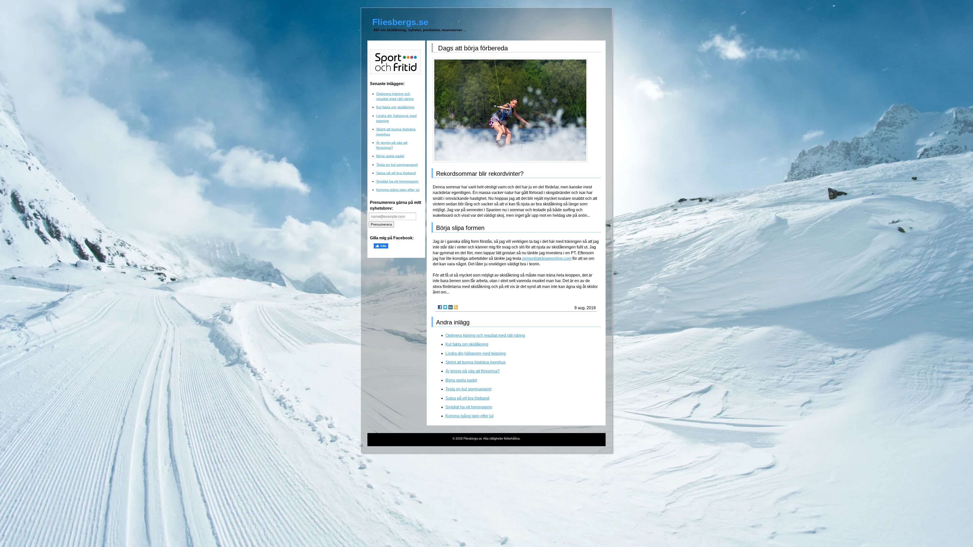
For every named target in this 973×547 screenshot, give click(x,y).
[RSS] (456, 307)
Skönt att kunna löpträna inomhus (475, 362)
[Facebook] (440, 307)
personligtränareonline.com (546, 258)
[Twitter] (445, 307)
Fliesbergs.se (400, 22)
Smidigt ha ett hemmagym (468, 407)
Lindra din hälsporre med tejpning (475, 353)
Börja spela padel (461, 380)
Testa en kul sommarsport (468, 389)
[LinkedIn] (450, 307)
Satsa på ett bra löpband (467, 398)
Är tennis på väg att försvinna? (472, 371)
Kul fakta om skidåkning (466, 344)
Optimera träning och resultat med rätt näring (485, 335)
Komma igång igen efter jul (469, 416)
